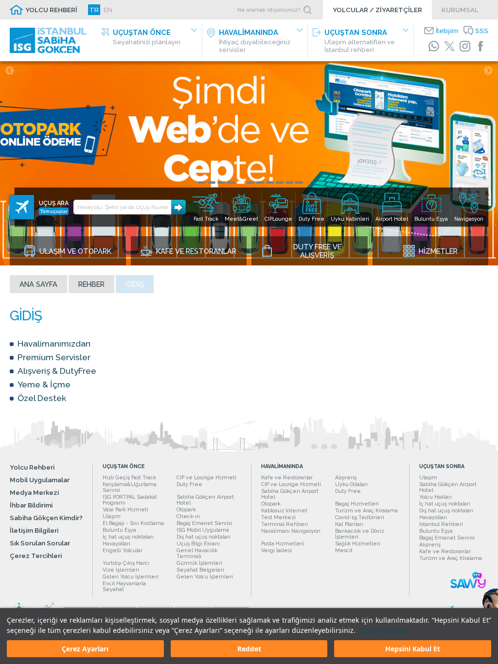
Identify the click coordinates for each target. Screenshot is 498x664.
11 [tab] (299, 182)
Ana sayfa (38, 284)
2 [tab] (211, 182)
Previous (10, 71)
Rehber (91, 284)
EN (108, 10)
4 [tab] (231, 182)
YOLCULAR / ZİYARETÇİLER (377, 10)
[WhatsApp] (434, 46)
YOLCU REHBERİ (51, 10)
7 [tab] (260, 182)
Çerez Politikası (383, 630)
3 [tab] (221, 182)
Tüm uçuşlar (54, 211)
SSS (481, 31)
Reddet (249, 648)
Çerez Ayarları (85, 648)
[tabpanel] (249, 163)
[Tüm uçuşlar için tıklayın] (22, 207)
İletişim (447, 31)
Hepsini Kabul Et (412, 648)
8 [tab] (270, 182)
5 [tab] (241, 182)
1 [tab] (202, 182)
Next (488, 71)
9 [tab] (280, 182)
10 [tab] (289, 182)
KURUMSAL (460, 10)
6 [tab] (250, 182)
